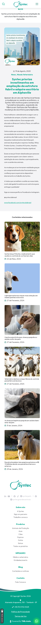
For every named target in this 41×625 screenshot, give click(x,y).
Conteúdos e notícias (20, 571)
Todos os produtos (20, 546)
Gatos (20, 540)
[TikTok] (18, 496)
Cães (21, 534)
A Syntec (20, 511)
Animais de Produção (20, 528)
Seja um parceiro (20, 514)
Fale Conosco (20, 582)
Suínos (20, 543)
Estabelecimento (20, 560)
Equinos (20, 537)
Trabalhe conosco (20, 517)
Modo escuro (2, 617)
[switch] (2, 611)
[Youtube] (9, 496)
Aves (20, 531)
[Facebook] (14, 496)
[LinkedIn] (5, 496)
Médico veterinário (20, 557)
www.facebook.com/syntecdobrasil (17, 203)
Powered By (21, 621)
